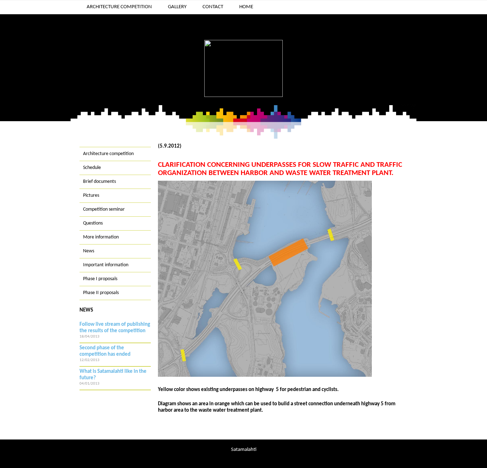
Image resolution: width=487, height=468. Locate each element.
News (88, 251)
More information (101, 237)
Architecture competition (119, 7)
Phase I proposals (100, 279)
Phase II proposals (101, 292)
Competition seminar (104, 209)
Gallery (177, 7)
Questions (93, 223)
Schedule (92, 167)
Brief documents (99, 181)
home (246, 7)
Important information (105, 265)
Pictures (91, 195)
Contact (213, 7)
